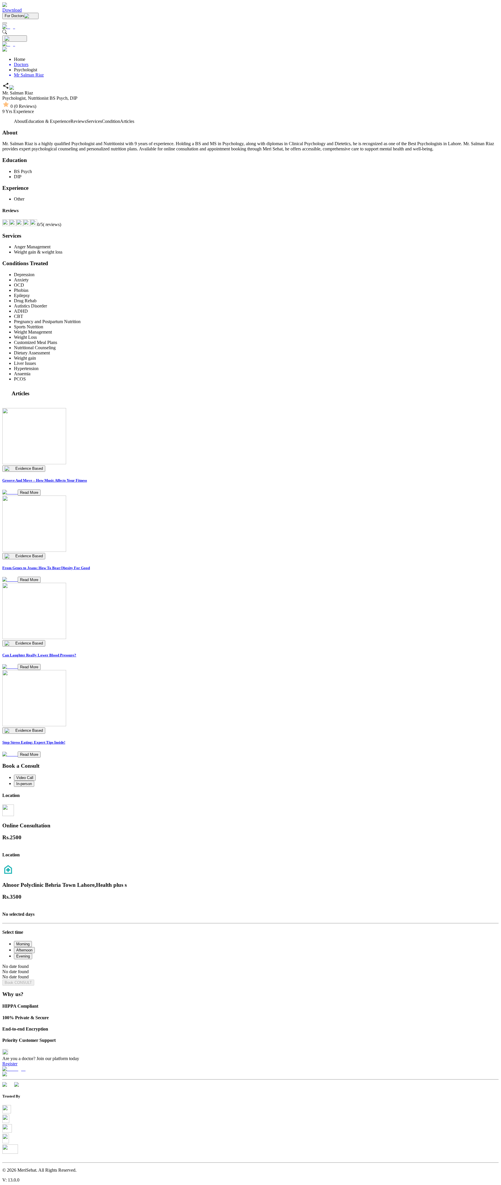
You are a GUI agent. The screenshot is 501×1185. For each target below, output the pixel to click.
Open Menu (250, 592)
